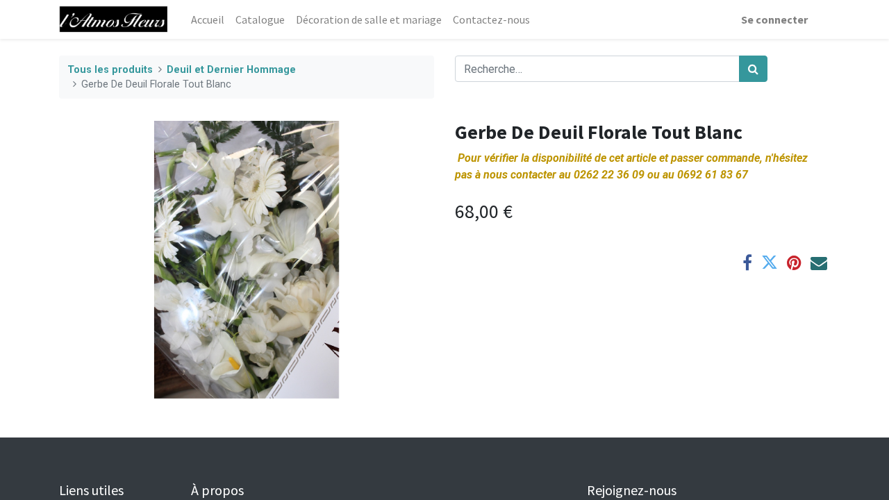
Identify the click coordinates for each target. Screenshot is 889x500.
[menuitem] (207, 19)
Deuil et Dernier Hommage (231, 70)
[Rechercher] (753, 69)
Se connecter (774, 19)
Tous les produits (110, 70)
